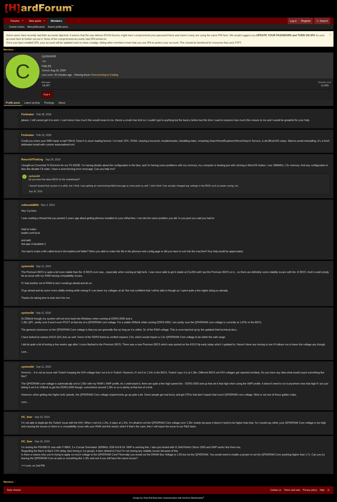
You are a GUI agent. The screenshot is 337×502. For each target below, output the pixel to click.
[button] (22, 21)
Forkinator (27, 114)
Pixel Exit (148, 498)
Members (56, 20)
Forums (15, 20)
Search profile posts (58, 26)
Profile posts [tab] (13, 102)
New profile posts (36, 26)
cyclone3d (34, 176)
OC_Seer (26, 416)
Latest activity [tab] (32, 102)
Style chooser (14, 490)
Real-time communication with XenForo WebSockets (178, 498)
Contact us (275, 490)
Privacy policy (310, 490)
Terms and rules (292, 490)
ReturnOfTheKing (32, 159)
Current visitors (17, 26)
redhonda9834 (30, 204)
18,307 (46, 85)
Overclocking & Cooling (104, 74)
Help (322, 490)
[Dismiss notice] (329, 35)
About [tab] (61, 102)
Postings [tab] (49, 102)
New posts (35, 20)
